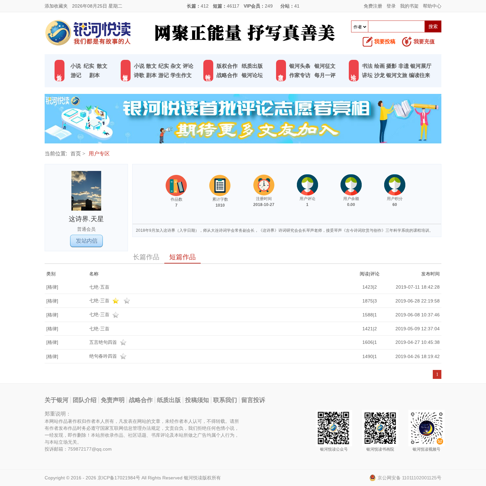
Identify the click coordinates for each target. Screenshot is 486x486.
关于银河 (56, 400)
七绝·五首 (99, 287)
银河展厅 (420, 66)
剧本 (94, 75)
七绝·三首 (100, 300)
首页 (75, 153)
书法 (367, 66)
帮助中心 (432, 6)
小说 (75, 66)
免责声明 (113, 400)
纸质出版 (252, 66)
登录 (391, 6)
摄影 (391, 66)
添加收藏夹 (56, 6)
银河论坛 (252, 75)
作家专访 (299, 75)
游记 (76, 75)
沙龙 (379, 75)
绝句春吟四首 (103, 356)
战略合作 (227, 75)
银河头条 (299, 66)
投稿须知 (197, 400)
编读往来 (419, 75)
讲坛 (367, 75)
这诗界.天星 (86, 219)
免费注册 (373, 6)
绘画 (379, 66)
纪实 (89, 66)
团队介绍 (85, 400)
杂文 (176, 66)
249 (269, 6)
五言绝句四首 (103, 342)
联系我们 (225, 400)
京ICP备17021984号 (119, 477)
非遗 (403, 66)
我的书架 (409, 6)
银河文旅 (396, 75)
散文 (102, 66)
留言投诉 (253, 400)
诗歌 (139, 75)
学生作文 (181, 75)
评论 (188, 66)
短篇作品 (182, 257)
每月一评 (325, 75)
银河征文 (325, 66)
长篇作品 (146, 257)
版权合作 (227, 66)
